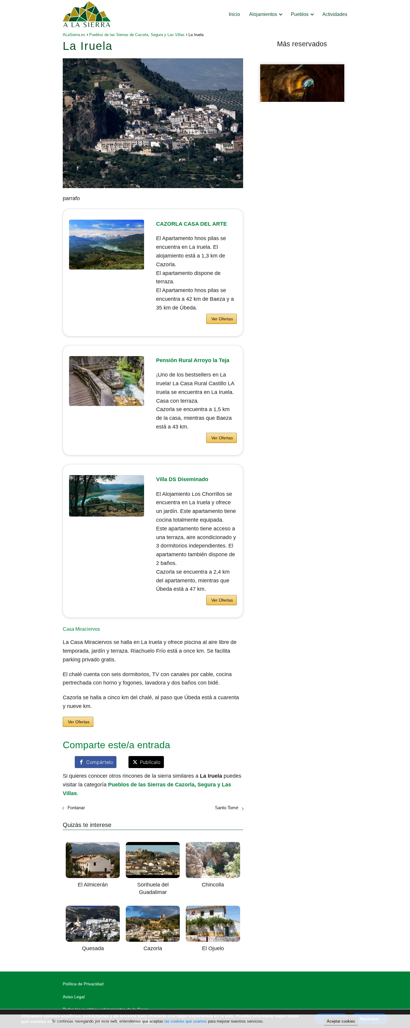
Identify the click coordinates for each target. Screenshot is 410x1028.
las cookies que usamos (185, 1021)
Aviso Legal (74, 996)
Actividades (334, 14)
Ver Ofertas (222, 318)
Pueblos (300, 14)
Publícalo (150, 762)
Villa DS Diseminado (182, 479)
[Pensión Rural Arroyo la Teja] (106, 381)
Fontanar (76, 807)
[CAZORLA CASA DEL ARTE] (106, 245)
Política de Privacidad (83, 983)
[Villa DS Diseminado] (106, 496)
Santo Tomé (226, 807)
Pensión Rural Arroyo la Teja (192, 360)
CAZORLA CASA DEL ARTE (191, 224)
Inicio (234, 14)
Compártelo (99, 762)
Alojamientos (263, 14)
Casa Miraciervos (81, 629)
